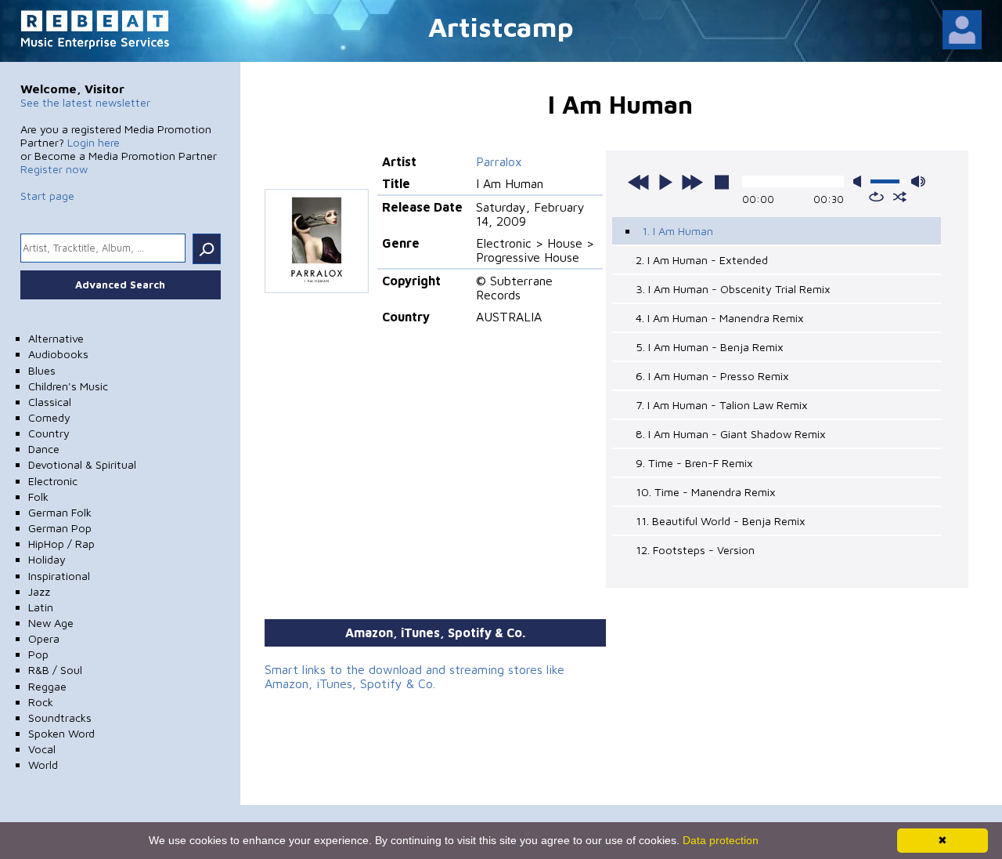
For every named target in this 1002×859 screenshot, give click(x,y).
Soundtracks (60, 717)
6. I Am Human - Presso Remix (712, 375)
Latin (40, 607)
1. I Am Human (677, 230)
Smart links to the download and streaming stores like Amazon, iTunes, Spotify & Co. (414, 676)
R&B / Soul (55, 669)
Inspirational (59, 575)
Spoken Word (61, 733)
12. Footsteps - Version (695, 549)
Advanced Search (120, 284)
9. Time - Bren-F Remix (694, 462)
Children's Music (68, 386)
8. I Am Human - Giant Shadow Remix (731, 433)
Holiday (47, 559)
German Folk (60, 512)
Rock (40, 702)
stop (722, 182)
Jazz (39, 591)
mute (860, 181)
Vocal (42, 749)
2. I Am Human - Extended (702, 259)
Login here (93, 142)
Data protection (721, 840)
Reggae (47, 686)
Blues (42, 370)
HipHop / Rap (61, 543)
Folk (38, 496)
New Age (51, 622)
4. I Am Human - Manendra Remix (720, 317)
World (43, 764)
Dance (43, 448)
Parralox (499, 161)
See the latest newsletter (85, 102)
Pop (38, 654)
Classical (49, 401)
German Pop (60, 528)
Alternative (56, 338)
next (692, 182)
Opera (43, 638)
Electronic (52, 480)
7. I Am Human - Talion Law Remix (722, 404)
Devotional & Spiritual (82, 464)
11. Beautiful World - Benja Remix (721, 520)
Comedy (49, 417)
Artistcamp (501, 26)
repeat (876, 197)
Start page (47, 195)
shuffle (900, 197)
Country (49, 433)
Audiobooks (58, 354)
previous (639, 182)
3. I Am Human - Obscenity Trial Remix (733, 288)
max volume (918, 181)
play (665, 182)
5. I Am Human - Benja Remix (710, 346)
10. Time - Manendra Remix (706, 491)
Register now (54, 169)
